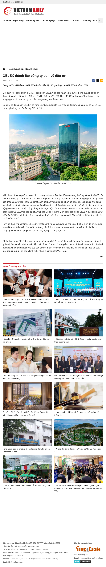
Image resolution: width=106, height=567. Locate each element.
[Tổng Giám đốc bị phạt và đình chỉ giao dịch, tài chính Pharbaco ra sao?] (27, 432)
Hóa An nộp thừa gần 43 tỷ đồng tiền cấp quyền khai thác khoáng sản (77, 340)
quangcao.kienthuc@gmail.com (91, 558)
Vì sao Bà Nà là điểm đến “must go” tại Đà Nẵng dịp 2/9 (77, 450)
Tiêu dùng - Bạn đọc (91, 20)
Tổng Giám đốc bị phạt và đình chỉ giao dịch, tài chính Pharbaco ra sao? (26, 450)
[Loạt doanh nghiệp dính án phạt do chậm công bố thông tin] (78, 396)
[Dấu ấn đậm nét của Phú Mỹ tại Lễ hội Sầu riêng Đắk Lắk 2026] (27, 469)
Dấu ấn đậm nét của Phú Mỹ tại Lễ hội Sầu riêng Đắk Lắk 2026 (26, 486)
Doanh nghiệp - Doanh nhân (55, 20)
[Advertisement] (53, 44)
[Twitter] (98, 80)
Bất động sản (32, 20)
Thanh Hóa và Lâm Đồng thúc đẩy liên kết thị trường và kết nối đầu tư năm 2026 (78, 300)
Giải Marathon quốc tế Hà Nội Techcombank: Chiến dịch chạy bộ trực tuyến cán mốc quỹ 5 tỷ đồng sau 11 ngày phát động (26, 302)
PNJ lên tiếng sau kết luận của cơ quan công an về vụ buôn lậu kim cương (27, 376)
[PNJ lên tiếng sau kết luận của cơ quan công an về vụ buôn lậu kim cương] (27, 359)
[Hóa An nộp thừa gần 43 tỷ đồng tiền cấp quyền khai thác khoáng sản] (78, 322)
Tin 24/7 (75, 20)
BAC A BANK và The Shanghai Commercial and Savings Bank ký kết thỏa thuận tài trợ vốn (78, 376)
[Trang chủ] (4, 69)
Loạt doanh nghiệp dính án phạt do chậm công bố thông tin (76, 413)
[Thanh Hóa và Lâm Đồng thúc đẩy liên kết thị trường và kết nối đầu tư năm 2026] (78, 283)
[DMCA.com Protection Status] (82, 562)
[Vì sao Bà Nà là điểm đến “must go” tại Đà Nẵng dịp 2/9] (78, 432)
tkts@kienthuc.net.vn (15, 562)
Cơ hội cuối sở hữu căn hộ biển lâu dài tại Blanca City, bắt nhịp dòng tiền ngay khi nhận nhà (26, 413)
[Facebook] (94, 80)
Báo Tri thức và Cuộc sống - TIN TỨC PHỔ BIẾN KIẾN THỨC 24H (23, 11)
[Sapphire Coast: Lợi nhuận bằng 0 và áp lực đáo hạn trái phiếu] (27, 322)
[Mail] (101, 80)
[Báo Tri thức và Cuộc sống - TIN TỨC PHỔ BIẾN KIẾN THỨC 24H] (88, 549)
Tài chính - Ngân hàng (13, 20)
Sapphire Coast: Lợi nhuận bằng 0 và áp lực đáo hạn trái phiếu (26, 340)
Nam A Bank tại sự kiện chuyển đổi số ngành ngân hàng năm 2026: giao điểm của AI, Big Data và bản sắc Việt (78, 488)
